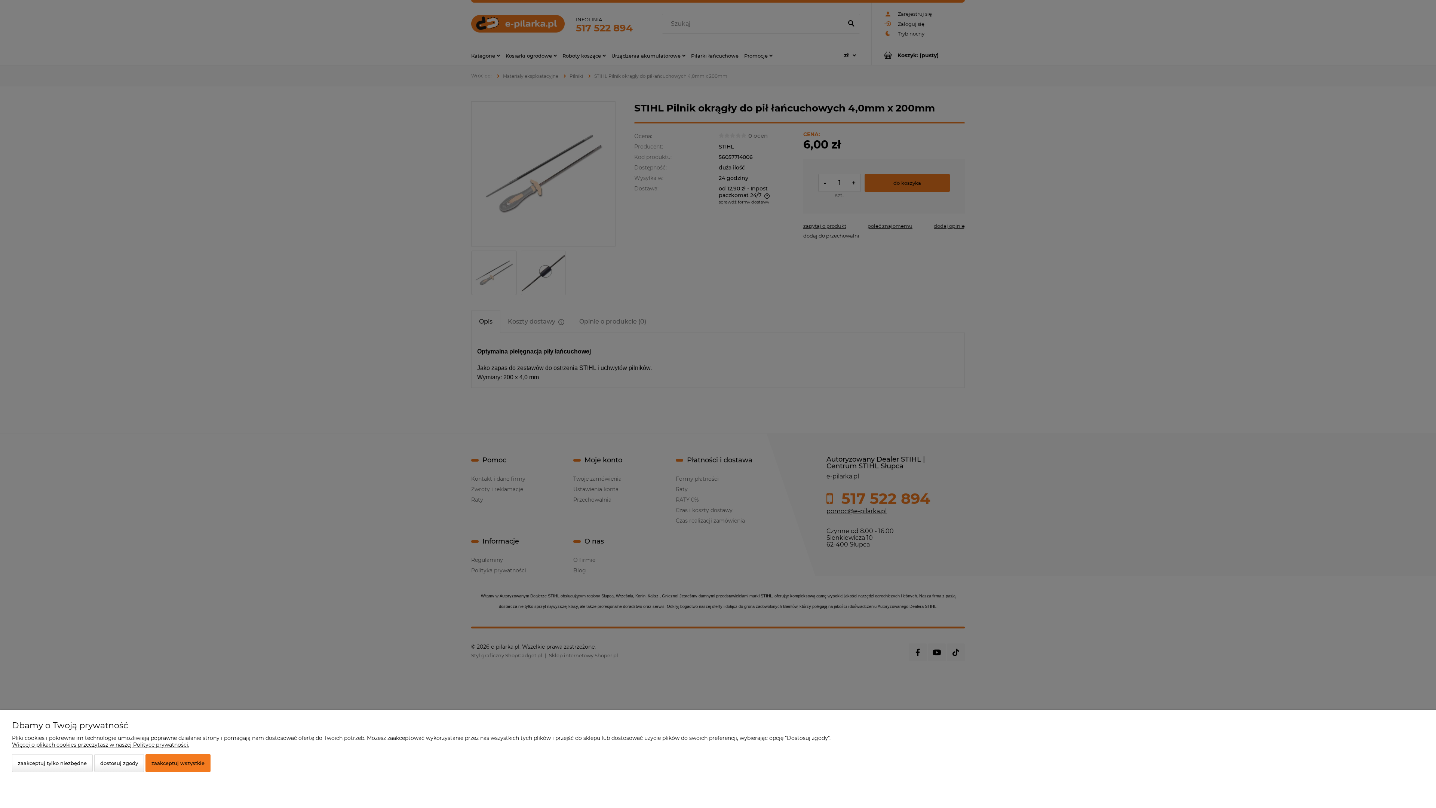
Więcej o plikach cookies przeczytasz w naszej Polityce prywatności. (100, 744)
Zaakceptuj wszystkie (178, 763)
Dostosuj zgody (119, 763)
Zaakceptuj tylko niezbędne (52, 763)
